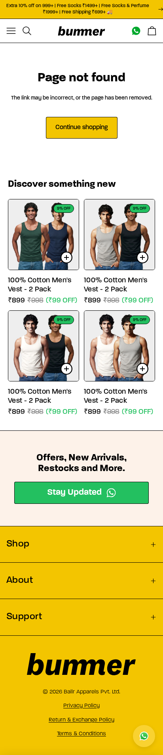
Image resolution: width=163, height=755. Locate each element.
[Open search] (27, 31)
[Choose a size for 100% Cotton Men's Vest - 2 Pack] (66, 257)
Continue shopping (81, 127)
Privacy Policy (81, 705)
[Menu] (11, 31)
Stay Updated (74, 492)
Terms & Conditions (81, 733)
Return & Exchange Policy (81, 719)
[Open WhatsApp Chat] (144, 736)
